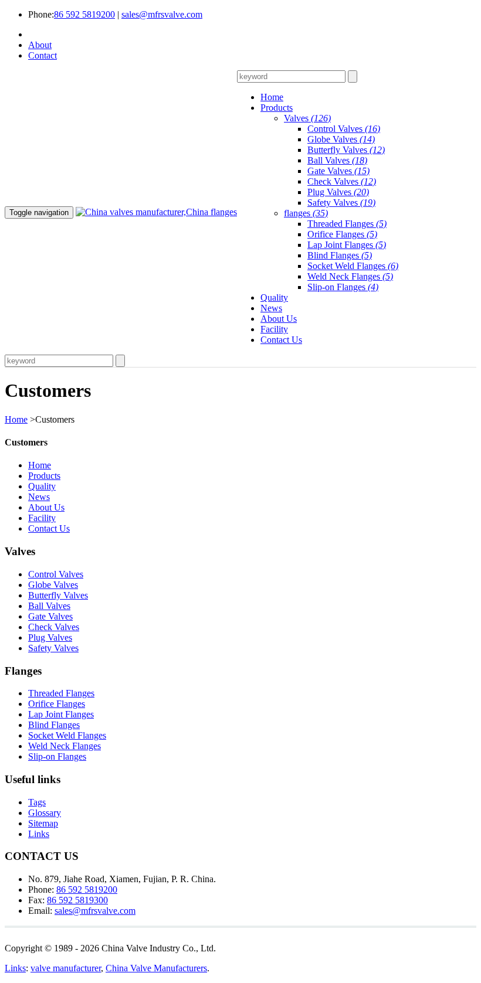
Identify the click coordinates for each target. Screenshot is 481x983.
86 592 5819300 (77, 900)
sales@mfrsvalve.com (161, 14)
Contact (42, 55)
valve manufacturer (66, 968)
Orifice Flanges (342, 234)
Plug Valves (338, 192)
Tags (37, 802)
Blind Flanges (339, 255)
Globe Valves (341, 139)
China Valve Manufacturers (156, 968)
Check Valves (341, 181)
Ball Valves (337, 160)
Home (16, 419)
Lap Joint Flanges (346, 245)
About (40, 45)
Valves (307, 118)
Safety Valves (341, 203)
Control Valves (343, 129)
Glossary (44, 813)
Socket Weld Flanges (352, 266)
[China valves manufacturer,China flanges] (156, 212)
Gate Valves (338, 171)
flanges (306, 213)
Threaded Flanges (347, 224)
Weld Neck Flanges (350, 276)
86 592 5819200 (84, 14)
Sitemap (43, 823)
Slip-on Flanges (342, 287)
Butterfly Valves (346, 150)
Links (38, 834)
